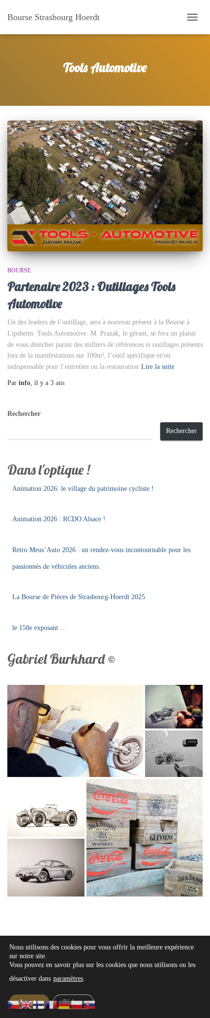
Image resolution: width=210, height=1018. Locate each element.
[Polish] (77, 1004)
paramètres (68, 978)
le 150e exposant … (39, 627)
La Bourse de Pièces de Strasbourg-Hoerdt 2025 (78, 597)
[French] (51, 1004)
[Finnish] (39, 1004)
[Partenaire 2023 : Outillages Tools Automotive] (105, 186)
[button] (75, 731)
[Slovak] (90, 1004)
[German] (64, 1004)
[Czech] (13, 1004)
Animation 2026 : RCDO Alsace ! (58, 519)
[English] (26, 1004)
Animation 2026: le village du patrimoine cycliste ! (83, 488)
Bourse (19, 270)
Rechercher (24, 413)
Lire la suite (157, 366)
